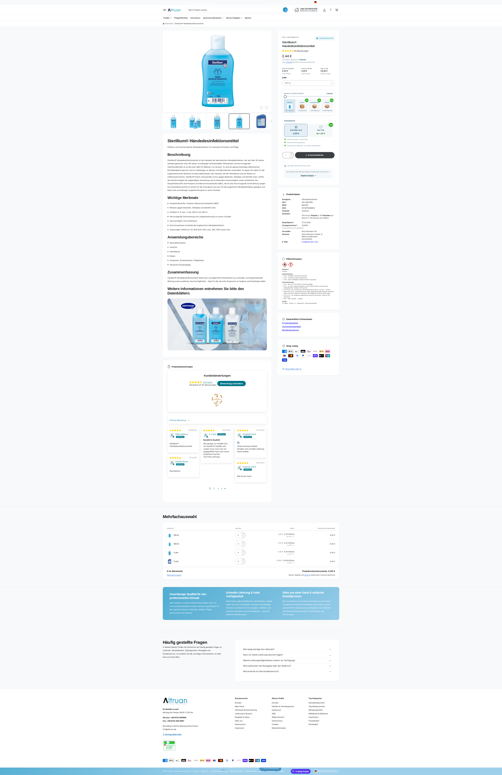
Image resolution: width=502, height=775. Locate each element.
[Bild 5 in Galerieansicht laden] (261, 121)
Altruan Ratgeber (233, 18)
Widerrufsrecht (278, 717)
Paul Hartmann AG (290, 37)
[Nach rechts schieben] (267, 107)
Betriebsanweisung (290, 330)
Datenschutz (240, 724)
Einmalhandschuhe (316, 703)
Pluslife (166, 18)
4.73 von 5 (207, 382)
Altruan (170, 771)
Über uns (239, 721)
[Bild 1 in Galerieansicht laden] (173, 121)
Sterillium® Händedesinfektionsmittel (189, 24)
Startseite (169, 24)
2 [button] (214, 488)
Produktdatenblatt (290, 323)
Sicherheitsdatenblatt (291, 326)
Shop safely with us (293, 369)
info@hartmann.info (310, 242)
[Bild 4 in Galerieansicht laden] (239, 121)
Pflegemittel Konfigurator (288, 2)
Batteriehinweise (279, 728)
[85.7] (217, 399)
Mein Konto (239, 706)
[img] (175, 430)
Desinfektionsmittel (317, 706)
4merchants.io (186, 771)
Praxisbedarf (314, 721)
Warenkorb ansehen (174, 575)
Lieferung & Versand (243, 714)
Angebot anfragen (307, 175)
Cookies (275, 724)
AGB (273, 714)
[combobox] (237, 10)
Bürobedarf (313, 724)
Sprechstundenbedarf (212, 18)
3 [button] (218, 488)
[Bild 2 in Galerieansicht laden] (195, 121)
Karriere (275, 703)
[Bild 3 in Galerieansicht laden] (217, 121)
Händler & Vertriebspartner (283, 706)
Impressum (239, 728)
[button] (165, 10)
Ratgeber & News (242, 717)
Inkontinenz (313, 717)
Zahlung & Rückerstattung (246, 710)
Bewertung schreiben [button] (231, 383)
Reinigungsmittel (316, 710)
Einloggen (306, 2)
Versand (289, 62)
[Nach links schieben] (261, 107)
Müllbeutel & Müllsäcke (318, 714)
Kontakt (272, 2)
